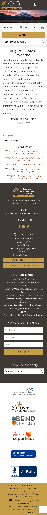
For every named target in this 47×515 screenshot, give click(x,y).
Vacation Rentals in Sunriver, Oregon (24, 305)
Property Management (23, 248)
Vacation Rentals (23, 238)
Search (24, 34)
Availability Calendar (23, 279)
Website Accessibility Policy (19, 494)
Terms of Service (21, 512)
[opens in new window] (19, 226)
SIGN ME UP (23, 352)
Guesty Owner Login (23, 260)
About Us (24, 251)
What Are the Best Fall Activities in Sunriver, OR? (24, 159)
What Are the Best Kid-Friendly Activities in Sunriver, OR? (24, 177)
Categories (8, 136)
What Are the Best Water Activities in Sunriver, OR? (24, 152)
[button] (43, 5)
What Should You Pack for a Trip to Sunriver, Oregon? (24, 170)
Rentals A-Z (27, 497)
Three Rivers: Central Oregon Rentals (24, 315)
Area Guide (23, 245)
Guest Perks (23, 242)
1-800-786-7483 (23, 220)
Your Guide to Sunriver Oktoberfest (24, 164)
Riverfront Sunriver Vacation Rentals (23, 295)
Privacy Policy (28, 509)
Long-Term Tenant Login (23, 265)
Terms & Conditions (23, 255)
